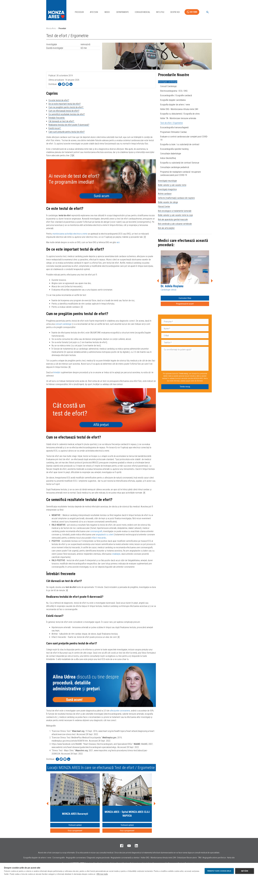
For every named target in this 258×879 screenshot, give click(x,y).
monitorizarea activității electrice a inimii (70, 233)
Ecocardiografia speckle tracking (174, 149)
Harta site (231, 857)
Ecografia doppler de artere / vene (175, 104)
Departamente (122, 12)
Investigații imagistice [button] (167, 189)
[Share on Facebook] (59, 84)
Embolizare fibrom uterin (187, 857)
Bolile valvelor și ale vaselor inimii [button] (172, 185)
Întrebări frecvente (57, 118)
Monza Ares (51, 28)
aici (118, 242)
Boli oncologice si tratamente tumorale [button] (174, 211)
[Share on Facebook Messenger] (67, 84)
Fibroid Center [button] (164, 206)
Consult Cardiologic (168, 86)
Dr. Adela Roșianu (172, 286)
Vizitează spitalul (75, 825)
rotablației (116, 554)
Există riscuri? (55, 128)
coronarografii (96, 531)
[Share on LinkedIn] (71, 84)
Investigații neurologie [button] (167, 180)
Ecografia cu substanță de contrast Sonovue (179, 162)
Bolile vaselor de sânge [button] (168, 202)
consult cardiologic (63, 324)
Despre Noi (175, 12)
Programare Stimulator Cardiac (173, 132)
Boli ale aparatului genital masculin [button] (173, 219)
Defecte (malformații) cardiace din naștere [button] (176, 198)
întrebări (56, 372)
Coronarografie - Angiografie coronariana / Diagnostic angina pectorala (81, 857)
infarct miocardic (98, 537)
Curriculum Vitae (185, 298)
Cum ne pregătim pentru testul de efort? (66, 107)
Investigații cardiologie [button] (167, 81)
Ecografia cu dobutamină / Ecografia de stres (180, 113)
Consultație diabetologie (170, 153)
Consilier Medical (142, 12)
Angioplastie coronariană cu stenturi (125, 857)
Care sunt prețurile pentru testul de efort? (67, 131)
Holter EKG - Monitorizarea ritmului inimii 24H (179, 109)
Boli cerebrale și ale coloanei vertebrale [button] (175, 224)
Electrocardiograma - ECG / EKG (173, 91)
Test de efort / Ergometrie (171, 123)
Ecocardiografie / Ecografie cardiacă (176, 95)
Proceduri (79, 12)
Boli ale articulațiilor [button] (166, 228)
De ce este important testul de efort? (65, 104)
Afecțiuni (94, 12)
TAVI (199, 857)
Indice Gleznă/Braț (168, 158)
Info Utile (160, 12)
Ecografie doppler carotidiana (173, 100)
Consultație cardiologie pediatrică (174, 167)
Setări (244, 871)
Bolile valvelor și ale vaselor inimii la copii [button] (175, 215)
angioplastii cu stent (105, 534)
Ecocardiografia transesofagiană (174, 127)
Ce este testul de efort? (59, 100)
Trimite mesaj (185, 387)
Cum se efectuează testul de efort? (64, 111)
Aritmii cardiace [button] (164, 193)
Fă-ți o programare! (75, 830)
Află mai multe (102, 874)
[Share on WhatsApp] (63, 84)
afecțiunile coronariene (120, 710)
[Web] (101, 181)
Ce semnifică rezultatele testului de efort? (67, 114)
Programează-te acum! (185, 304)
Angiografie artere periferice (214, 857)
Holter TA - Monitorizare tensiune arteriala (178, 118)
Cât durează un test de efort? (62, 121)
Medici (107, 12)
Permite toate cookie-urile (219, 871)
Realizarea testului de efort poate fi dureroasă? (69, 124)
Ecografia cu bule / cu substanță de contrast (179, 144)
